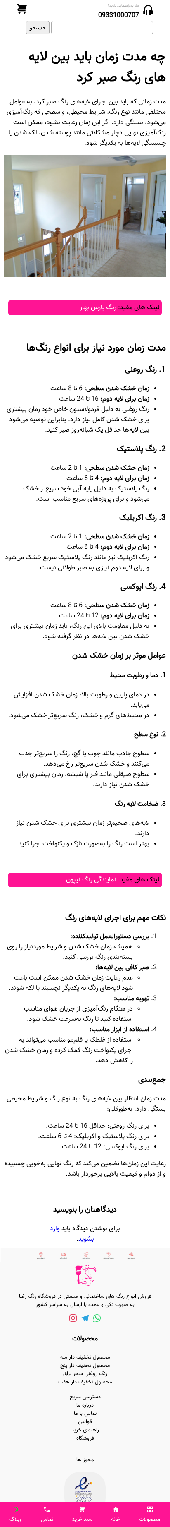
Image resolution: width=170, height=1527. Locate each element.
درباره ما (85, 1405)
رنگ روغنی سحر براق (85, 1374)
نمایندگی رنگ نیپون (91, 880)
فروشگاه (85, 1438)
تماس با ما (85, 1413)
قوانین (85, 1422)
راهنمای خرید (85, 1430)
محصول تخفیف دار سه (85, 1357)
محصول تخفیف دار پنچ (85, 1365)
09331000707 (118, 15)
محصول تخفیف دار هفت (85, 1382)
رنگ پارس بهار (98, 308)
